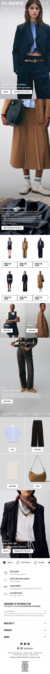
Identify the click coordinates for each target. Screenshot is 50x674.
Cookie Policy (38, 652)
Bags (37, 486)
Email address (9, 611)
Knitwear (12, 486)
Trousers (37, 449)
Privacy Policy (27, 652)
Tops (12, 449)
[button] (39, 3)
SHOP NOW (7, 330)
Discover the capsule (22, 92)
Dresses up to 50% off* (23, 551)
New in (5, 92)
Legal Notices (33, 654)
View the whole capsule (12, 228)
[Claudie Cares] (25, 666)
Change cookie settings (20, 654)
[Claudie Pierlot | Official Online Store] (12, 3)
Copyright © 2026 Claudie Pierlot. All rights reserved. (25, 657)
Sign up (45, 611)
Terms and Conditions (15, 652)
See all (6, 551)
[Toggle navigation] (46, 3)
